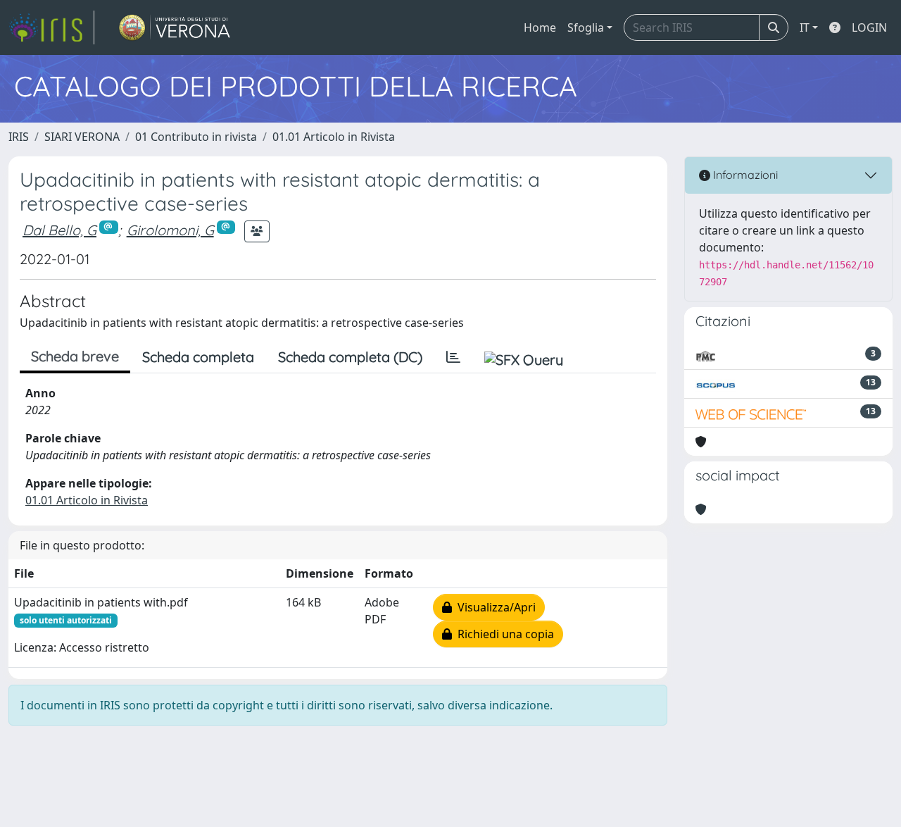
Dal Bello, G (59, 230)
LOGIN (869, 27)
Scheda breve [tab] (75, 356)
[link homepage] (51, 27)
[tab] (453, 357)
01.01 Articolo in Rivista (333, 136)
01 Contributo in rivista (196, 136)
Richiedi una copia (503, 634)
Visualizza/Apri (494, 607)
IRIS (18, 136)
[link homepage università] (175, 27)
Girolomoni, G (170, 230)
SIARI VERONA (82, 136)
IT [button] (804, 27)
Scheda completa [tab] (198, 357)
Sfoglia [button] (585, 27)
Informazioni (744, 175)
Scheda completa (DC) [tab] (350, 357)
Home (540, 27)
